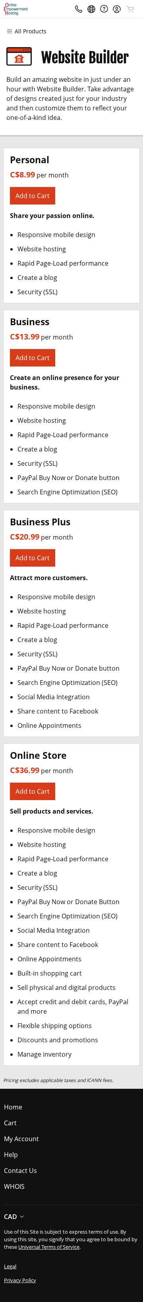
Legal (10, 1266)
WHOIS (14, 1186)
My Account (21, 1138)
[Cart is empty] (130, 9)
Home (13, 1107)
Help (11, 1154)
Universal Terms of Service (48, 1246)
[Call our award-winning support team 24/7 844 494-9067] (104, 9)
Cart (10, 1123)
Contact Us (20, 1170)
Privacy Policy (20, 1280)
